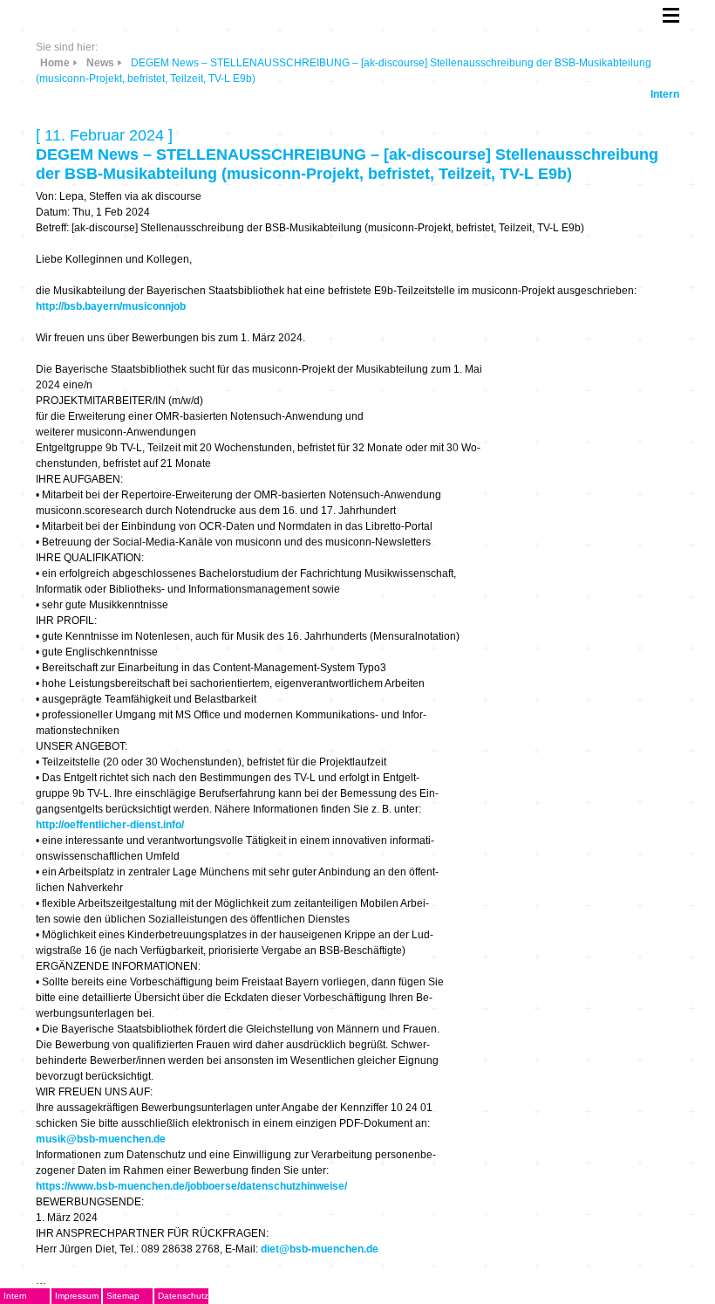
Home (55, 63)
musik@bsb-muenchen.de (101, 1139)
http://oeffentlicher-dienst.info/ (110, 825)
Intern (664, 94)
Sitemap (123, 1296)
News (100, 63)
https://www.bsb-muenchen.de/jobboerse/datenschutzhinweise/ (191, 1186)
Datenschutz (183, 1296)
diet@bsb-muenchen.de (319, 1249)
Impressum (77, 1296)
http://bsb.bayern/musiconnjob (111, 306)
